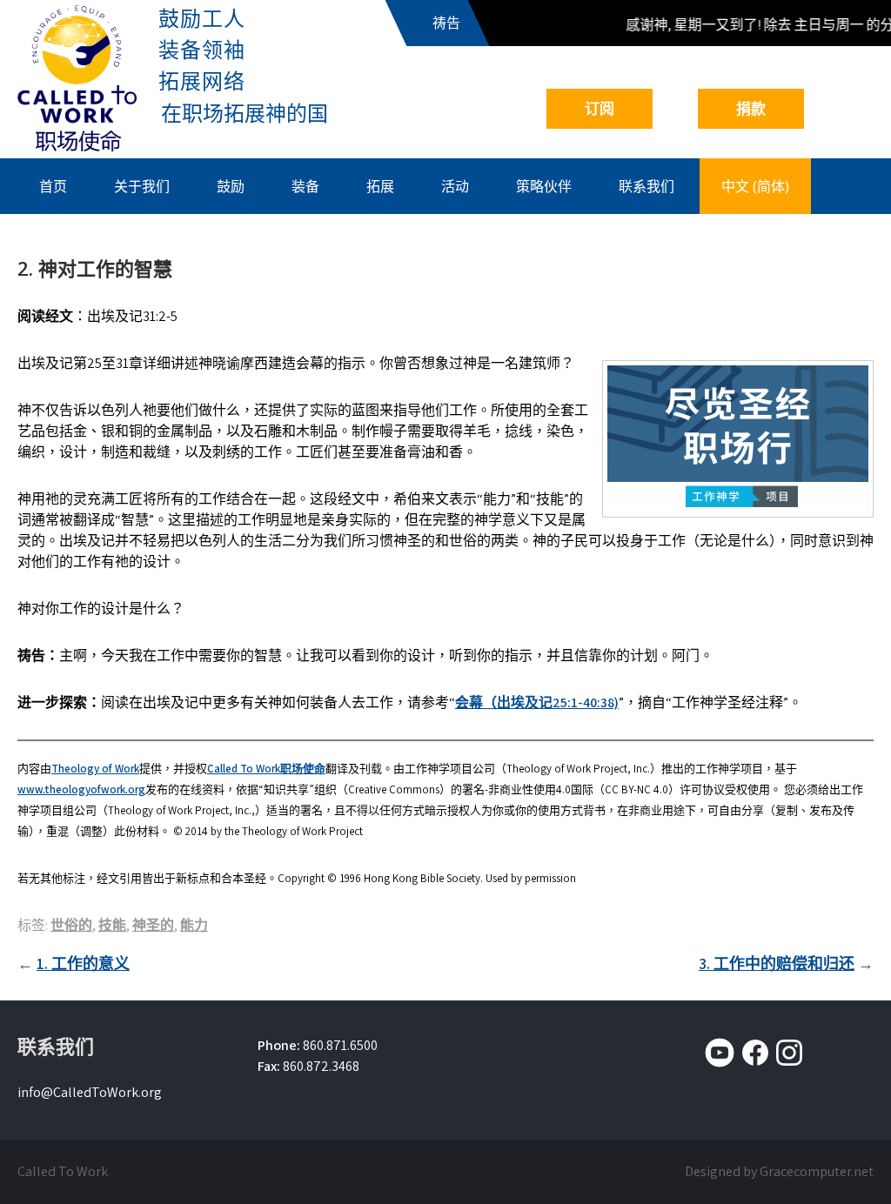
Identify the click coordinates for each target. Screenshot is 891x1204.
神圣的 (153, 925)
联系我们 (646, 186)
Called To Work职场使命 (266, 768)
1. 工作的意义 (83, 963)
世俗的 (71, 925)
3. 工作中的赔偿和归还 (776, 963)
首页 (53, 186)
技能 (112, 925)
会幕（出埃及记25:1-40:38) (537, 702)
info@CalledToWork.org (89, 1092)
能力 (194, 925)
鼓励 (231, 186)
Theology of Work (95, 768)
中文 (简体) (755, 186)
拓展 (380, 186)
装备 (305, 186)
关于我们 (142, 186)
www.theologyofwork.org (81, 789)
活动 (455, 186)
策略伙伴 (544, 186)
